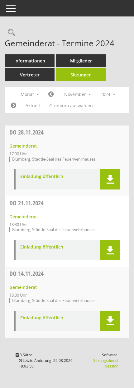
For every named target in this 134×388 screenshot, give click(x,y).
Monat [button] (28, 94)
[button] (110, 179)
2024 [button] (106, 94)
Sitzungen (81, 75)
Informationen (29, 61)
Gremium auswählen (71, 105)
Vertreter (30, 75)
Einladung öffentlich (41, 176)
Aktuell (33, 105)
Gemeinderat (23, 146)
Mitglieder (81, 61)
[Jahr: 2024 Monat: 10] (51, 94)
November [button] (75, 94)
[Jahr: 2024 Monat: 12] (13, 105)
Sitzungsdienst (105, 363)
